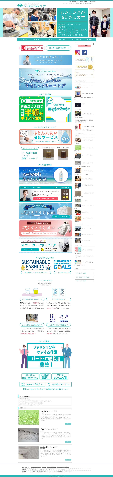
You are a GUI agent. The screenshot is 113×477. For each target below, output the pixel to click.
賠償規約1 (55, 471)
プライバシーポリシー (68, 471)
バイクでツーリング (85, 228)
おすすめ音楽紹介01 (86, 240)
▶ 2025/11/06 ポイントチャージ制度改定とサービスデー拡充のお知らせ (35, 401)
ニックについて (85, 87)
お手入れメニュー (35, 469)
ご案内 (83, 104)
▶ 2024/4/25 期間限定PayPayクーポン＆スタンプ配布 (31, 403)
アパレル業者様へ (79, 133)
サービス (24, 469)
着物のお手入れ (85, 212)
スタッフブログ (76, 39)
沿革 (37, 471)
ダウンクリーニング (57, 469)
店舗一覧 (36, 39)
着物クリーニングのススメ (87, 178)
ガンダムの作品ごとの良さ (87, 234)
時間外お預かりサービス (67, 469)
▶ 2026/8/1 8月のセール (24, 399)
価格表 (50, 39)
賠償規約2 (60, 471)
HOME (77, 268)
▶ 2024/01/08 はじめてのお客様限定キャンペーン (30, 405)
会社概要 (24, 471)
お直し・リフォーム (63, 39)
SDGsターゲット (79, 245)
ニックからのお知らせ (80, 81)
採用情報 (89, 39)
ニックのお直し (48, 469)
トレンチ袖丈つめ (85, 200)
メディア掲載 (78, 109)
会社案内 (33, 471)
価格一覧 (42, 469)
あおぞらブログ (79, 224)
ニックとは (23, 39)
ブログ (77, 136)
